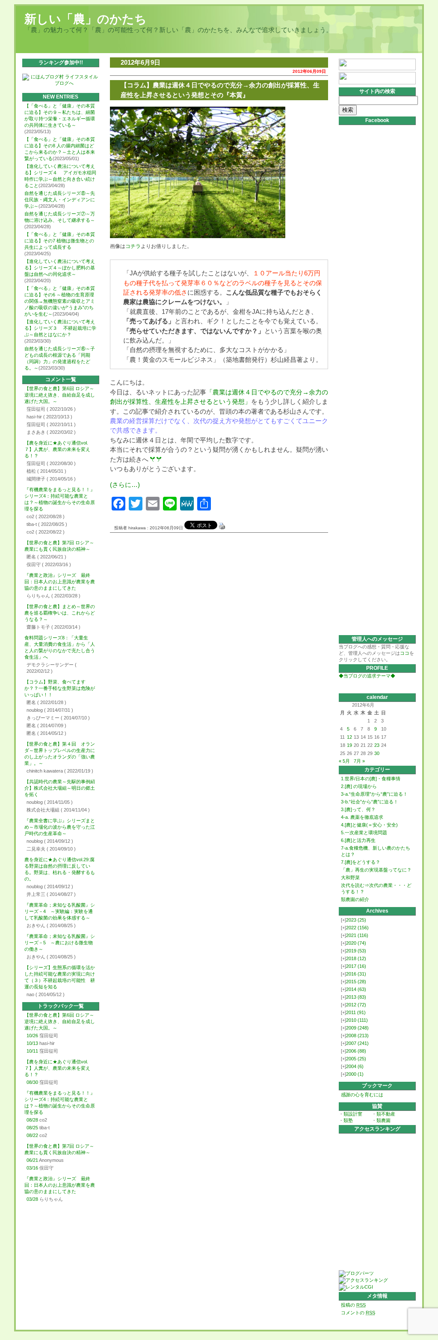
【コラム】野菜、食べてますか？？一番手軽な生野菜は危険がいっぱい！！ (59, 688)
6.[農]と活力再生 (358, 840)
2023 (356, 919)
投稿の (353, 1304)
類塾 (348, 1120)
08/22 (32, 1135)
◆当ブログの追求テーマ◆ (367, 675)
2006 (356, 1050)
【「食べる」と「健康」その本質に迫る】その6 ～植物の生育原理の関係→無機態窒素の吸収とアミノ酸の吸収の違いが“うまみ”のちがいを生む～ (59, 301)
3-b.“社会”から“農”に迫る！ (369, 801)
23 (376, 745)
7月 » (359, 761)
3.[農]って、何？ (358, 809)
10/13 (32, 1043)
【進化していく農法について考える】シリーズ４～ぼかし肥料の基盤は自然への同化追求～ (59, 268)
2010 (357, 1020)
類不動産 (385, 1113)
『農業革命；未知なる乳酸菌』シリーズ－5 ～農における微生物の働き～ (59, 943)
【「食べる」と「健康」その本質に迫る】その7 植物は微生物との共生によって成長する (59, 241)
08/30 (32, 1082)
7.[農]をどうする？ (360, 862)
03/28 (32, 1199)
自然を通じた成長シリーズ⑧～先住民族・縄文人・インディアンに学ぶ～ (59, 200)
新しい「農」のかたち (85, 19)
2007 (357, 1043)
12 (349, 737)
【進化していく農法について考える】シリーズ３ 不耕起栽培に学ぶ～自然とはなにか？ (60, 328)
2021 (357, 935)
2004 (355, 1066)
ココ (404, 653)
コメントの (358, 1312)
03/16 (32, 1167)
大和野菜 (350, 877)
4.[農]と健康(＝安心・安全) (369, 824)
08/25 (32, 1127)
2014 (356, 989)
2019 (356, 950)
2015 (356, 981)
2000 (355, 1074)
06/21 (32, 1160)
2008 (357, 1035)
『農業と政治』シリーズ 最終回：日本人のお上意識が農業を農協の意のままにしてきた (59, 582)
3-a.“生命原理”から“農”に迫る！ (374, 794)
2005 (356, 1058)
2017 (356, 966)
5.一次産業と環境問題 (364, 832)
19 (349, 745)
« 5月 (344, 761)
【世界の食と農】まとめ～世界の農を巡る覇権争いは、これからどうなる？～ (59, 613)
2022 (357, 927)
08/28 (32, 1119)
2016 (356, 973)
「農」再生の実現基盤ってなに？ (376, 869)
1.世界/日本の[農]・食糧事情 (370, 778)
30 (376, 753)
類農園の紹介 (355, 899)
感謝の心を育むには (362, 1094)
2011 (356, 1012)
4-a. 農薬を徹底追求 (362, 817)
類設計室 (352, 1113)
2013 (356, 997)
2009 (357, 1027)
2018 (356, 958)
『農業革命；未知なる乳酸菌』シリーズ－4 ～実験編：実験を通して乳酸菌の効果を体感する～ (59, 911)
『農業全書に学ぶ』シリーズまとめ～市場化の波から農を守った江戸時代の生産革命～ (59, 827)
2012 (356, 1004)
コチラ (133, 246)
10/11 (32, 1050)
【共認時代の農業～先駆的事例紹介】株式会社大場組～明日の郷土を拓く (59, 788)
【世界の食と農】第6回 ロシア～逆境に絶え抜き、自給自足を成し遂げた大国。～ (59, 395)
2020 (356, 943)
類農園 (383, 1120)
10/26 (32, 1035)
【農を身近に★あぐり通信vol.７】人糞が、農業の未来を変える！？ (57, 449)
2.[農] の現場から (359, 786)
